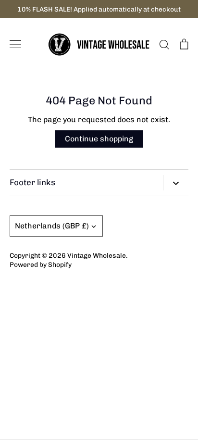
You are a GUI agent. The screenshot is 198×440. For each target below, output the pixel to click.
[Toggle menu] (15, 44)
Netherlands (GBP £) (52, 225)
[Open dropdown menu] (175, 182)
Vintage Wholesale (96, 255)
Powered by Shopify (41, 264)
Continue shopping (99, 138)
